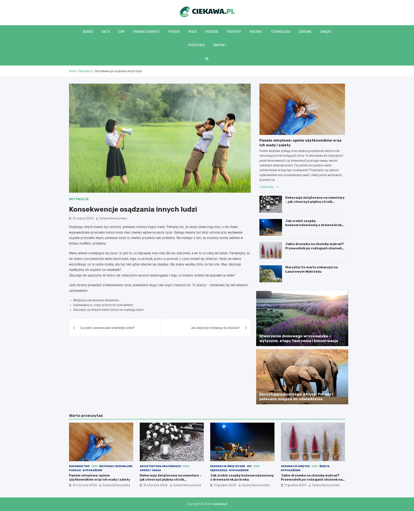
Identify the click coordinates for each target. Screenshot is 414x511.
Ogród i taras (150, 470)
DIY (249, 466)
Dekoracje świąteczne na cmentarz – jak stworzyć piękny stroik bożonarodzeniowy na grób (315, 202)
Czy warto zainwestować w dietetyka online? (107, 328)
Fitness (174, 32)
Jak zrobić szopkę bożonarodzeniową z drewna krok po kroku (313, 225)
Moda (193, 32)
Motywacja (79, 199)
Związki (325, 32)
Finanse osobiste (146, 32)
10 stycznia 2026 (84, 485)
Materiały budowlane (116, 466)
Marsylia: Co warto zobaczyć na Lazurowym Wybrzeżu (311, 269)
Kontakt (219, 45)
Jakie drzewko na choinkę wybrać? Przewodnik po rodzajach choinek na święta (314, 248)
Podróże (211, 32)
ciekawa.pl (220, 504)
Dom (121, 32)
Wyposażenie (92, 470)
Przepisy (234, 32)
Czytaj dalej (266, 187)
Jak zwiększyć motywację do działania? (215, 328)
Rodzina (256, 32)
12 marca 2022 (83, 218)
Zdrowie (305, 32)
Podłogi (75, 470)
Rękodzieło (218, 470)
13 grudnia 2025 (225, 485)
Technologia (280, 32)
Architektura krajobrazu (160, 466)
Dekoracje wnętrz (295, 466)
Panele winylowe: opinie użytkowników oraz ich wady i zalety (99, 477)
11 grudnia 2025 (295, 485)
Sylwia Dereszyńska (113, 218)
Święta (324, 466)
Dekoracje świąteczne (227, 466)
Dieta (106, 32)
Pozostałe (196, 45)
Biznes (88, 32)
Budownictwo (79, 466)
